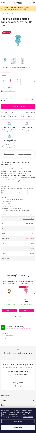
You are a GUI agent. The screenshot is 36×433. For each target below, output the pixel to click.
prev (1, 293)
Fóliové (31, 248)
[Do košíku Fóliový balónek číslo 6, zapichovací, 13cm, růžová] (26, 310)
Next (33, 81)
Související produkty (25, 154)
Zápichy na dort (28, 219)
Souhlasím (18, 428)
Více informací (28, 417)
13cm (32, 253)
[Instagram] (21, 386)
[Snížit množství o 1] (26, 99)
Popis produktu (9, 154)
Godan (33, 112)
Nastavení (18, 421)
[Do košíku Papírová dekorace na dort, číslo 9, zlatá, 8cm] (9, 310)
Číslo (32, 243)
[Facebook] (16, 386)
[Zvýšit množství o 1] (32, 99)
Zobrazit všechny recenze (22, 329)
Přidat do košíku (18, 106)
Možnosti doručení (9, 91)
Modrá (31, 229)
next (34, 293)
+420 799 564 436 (20, 375)
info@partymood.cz (19, 371)
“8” (33, 233)
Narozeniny (30, 238)
